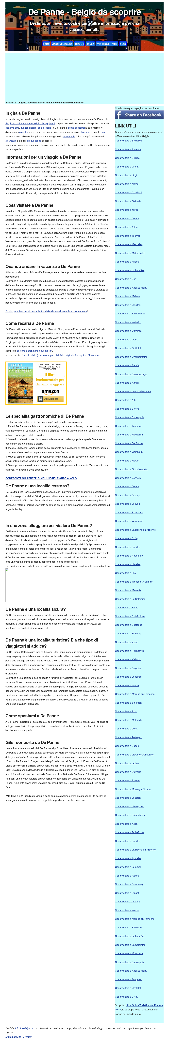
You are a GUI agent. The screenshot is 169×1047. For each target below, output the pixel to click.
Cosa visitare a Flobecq (127, 633)
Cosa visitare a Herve (126, 460)
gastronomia (68, 136)
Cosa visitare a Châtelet (128, 348)
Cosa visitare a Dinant (127, 218)
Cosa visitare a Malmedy (128, 720)
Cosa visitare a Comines (128, 330)
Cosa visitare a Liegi (126, 175)
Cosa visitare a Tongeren (128, 426)
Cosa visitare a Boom (126, 607)
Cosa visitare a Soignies (128, 668)
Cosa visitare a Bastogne (128, 624)
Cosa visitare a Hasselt (127, 261)
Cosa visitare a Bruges (127, 157)
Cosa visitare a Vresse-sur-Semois (134, 581)
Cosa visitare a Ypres (126, 209)
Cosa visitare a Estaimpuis (129, 417)
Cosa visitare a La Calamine (130, 598)
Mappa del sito (13, 1036)
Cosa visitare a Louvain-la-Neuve (133, 391)
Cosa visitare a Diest (126, 728)
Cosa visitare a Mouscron (129, 434)
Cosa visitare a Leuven (127, 503)
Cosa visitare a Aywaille (128, 858)
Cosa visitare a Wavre (127, 685)
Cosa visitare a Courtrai (127, 305)
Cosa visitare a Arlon (126, 227)
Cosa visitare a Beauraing (129, 884)
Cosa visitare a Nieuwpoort (129, 806)
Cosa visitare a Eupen (127, 745)
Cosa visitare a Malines (127, 296)
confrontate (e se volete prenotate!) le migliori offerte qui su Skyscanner (62, 355)
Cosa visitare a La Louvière (129, 270)
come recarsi (45, 127)
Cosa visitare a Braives (127, 780)
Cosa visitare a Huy (125, 572)
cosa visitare (12, 127)
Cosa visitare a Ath (125, 400)
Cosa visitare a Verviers (128, 477)
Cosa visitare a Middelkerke (130, 253)
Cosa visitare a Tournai (127, 235)
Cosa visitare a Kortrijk (127, 382)
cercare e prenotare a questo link (34, 350)
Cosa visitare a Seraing (127, 365)
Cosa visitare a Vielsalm (128, 659)
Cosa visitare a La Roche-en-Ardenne (135, 529)
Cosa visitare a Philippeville (129, 650)
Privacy (27, 1036)
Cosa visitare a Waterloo (128, 322)
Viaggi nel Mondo (62, 43)
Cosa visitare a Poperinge (129, 555)
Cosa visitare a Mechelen (128, 244)
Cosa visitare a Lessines (128, 676)
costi (103, 132)
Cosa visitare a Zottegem (128, 737)
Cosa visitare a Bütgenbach (130, 815)
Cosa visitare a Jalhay (127, 763)
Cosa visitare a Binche (127, 408)
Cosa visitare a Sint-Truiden (130, 616)
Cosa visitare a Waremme (129, 521)
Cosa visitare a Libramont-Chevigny (134, 754)
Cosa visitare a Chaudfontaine (131, 356)
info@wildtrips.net (24, 1028)
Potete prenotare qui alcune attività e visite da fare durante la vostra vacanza (46, 311)
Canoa (90, 43)
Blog (123, 43)
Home (46, 43)
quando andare (28, 127)
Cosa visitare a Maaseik (128, 590)
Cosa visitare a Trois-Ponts (129, 832)
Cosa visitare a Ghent (126, 166)
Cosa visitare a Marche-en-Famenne (134, 694)
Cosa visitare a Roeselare (129, 512)
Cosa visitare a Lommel (128, 866)
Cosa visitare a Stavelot (128, 771)
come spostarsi (76, 127)
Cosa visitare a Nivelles (127, 564)
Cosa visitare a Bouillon (127, 547)
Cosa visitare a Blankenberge (131, 374)
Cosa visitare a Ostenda (128, 201)
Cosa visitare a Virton (126, 642)
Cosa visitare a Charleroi (128, 192)
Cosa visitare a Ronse (127, 875)
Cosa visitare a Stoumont (128, 702)
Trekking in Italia (107, 43)
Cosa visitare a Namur (127, 183)
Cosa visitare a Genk (126, 339)
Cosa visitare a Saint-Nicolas (130, 313)
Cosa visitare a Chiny (126, 538)
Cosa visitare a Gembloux (129, 451)
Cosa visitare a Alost (126, 711)
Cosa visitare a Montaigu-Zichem (133, 789)
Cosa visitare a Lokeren (128, 797)
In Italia (79, 43)
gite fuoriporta (34, 140)
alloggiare (85, 132)
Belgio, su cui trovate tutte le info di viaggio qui (30, 123)
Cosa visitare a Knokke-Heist (131, 287)
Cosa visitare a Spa (125, 278)
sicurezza (10, 140)
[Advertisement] (84, 76)
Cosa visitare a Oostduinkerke (131, 469)
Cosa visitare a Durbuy (127, 495)
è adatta (23, 132)
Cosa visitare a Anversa (128, 149)
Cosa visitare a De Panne (129, 443)
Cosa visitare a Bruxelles (128, 140)
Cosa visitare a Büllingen (128, 927)
